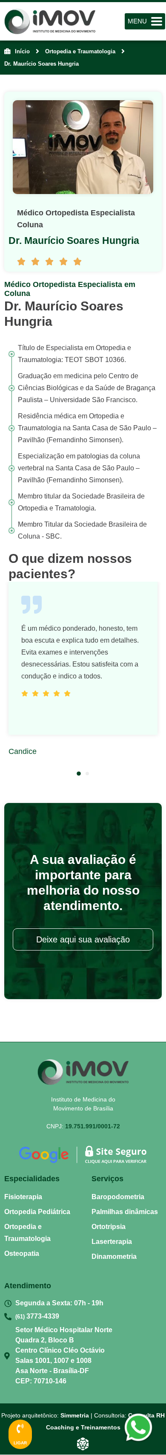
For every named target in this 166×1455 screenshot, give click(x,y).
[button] (79, 773)
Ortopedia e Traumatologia (80, 51)
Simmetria (74, 1415)
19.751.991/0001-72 (92, 1126)
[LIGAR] (20, 1428)
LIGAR (20, 1443)
